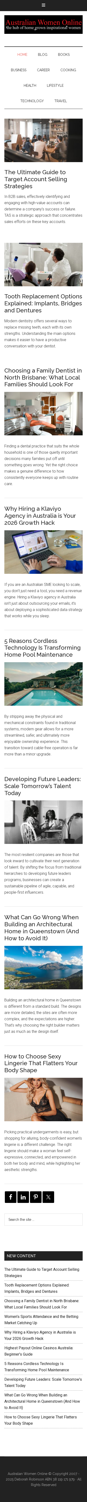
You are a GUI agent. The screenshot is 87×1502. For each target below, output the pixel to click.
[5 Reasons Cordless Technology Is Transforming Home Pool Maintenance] (43, 687)
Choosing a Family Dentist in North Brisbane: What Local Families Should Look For (43, 377)
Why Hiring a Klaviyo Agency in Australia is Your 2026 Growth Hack (40, 515)
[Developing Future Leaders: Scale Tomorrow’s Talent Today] (43, 826)
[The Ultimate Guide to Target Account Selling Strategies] (43, 141)
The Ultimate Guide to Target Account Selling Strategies (35, 179)
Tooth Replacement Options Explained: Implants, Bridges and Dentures (43, 303)
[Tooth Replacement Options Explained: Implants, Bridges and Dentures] (43, 265)
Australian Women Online (43, 24)
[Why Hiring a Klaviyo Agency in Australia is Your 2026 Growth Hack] (43, 556)
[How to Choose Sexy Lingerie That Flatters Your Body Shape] (43, 1103)
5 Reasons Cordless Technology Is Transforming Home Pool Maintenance (42, 647)
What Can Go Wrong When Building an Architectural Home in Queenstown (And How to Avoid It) (41, 927)
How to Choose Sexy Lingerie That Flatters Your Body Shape (40, 1063)
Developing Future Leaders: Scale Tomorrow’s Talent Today (42, 786)
